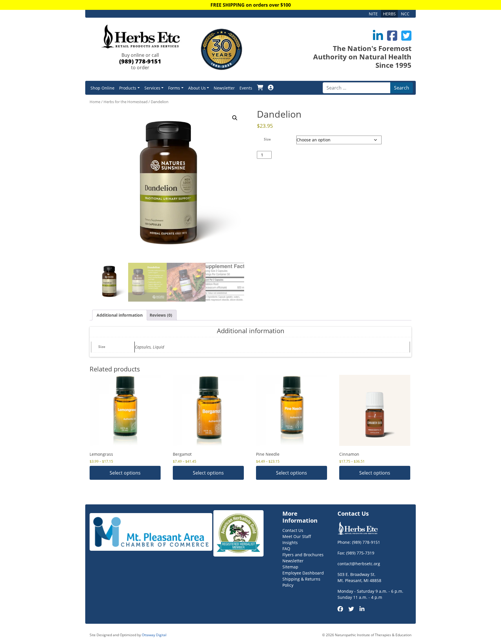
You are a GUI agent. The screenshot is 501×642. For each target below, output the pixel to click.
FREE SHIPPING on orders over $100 (250, 5)
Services (152, 88)
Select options (125, 473)
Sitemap (290, 567)
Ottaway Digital (154, 634)
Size (267, 139)
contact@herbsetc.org (358, 563)
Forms (174, 88)
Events (245, 88)
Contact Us (292, 530)
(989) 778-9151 (140, 61)
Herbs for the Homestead (126, 101)
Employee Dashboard (303, 573)
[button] (235, 118)
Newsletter (224, 88)
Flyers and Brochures (303, 554)
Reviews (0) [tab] (161, 315)
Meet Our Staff (296, 536)
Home (95, 101)
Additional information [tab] (120, 315)
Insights (290, 542)
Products (127, 88)
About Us (197, 88)
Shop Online (102, 88)
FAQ (286, 548)
